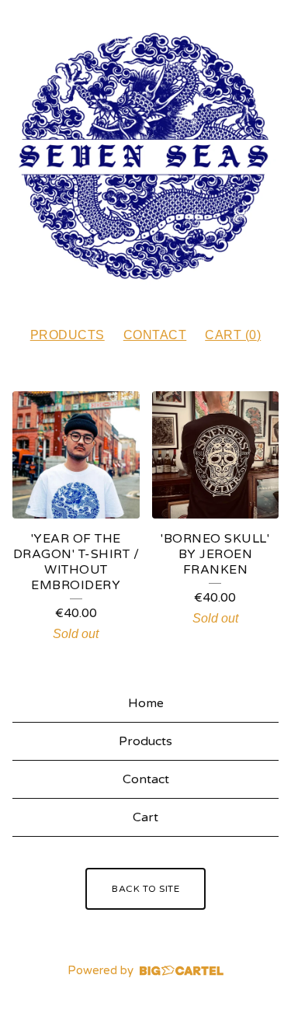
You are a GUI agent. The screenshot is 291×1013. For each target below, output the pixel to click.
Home (146, 703)
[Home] (145, 156)
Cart (145, 817)
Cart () (233, 335)
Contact (155, 335)
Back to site (145, 888)
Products (67, 335)
